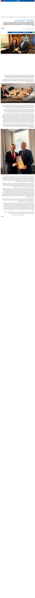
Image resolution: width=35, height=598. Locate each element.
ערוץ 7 (33, 27)
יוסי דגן (22, 29)
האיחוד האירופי (31, 29)
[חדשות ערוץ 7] (17, 0)
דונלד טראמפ (26, 29)
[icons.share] (1, 0)
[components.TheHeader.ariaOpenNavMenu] (29, 0)
